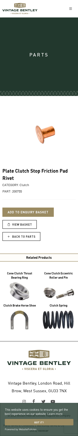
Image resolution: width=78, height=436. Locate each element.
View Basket (21, 224)
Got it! (39, 422)
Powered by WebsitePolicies (20, 429)
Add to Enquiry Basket (28, 212)
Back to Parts (23, 236)
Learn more (55, 414)
